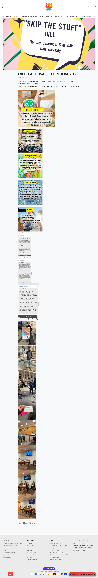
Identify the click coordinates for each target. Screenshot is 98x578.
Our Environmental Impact (10, 545)
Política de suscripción (56, 559)
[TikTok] (81, 550)
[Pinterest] (76, 550)
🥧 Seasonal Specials (10, 16)
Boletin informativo (32, 561)
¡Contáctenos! (7, 557)
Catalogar (29, 543)
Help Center (30, 550)
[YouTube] (84, 550)
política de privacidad (55, 550)
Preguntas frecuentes (9, 552)
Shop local (58, 16)
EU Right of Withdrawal (56, 548)
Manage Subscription (32, 548)
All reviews (29, 557)
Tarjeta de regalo (72, 16)
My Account (30, 545)
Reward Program (31, 552)
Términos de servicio (55, 543)
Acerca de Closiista (87, 16)
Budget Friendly (45, 16)
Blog (4, 550)
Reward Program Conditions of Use (59, 555)
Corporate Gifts (31, 555)
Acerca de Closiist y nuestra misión (12, 543)
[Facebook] (74, 550)
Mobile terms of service (56, 552)
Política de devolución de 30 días (58, 545)
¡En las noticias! (7, 555)
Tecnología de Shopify (53, 571)
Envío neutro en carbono (9, 548)
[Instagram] (79, 550)
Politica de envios (54, 557)
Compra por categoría (28, 16)
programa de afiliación (32, 559)
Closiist (45, 571)
